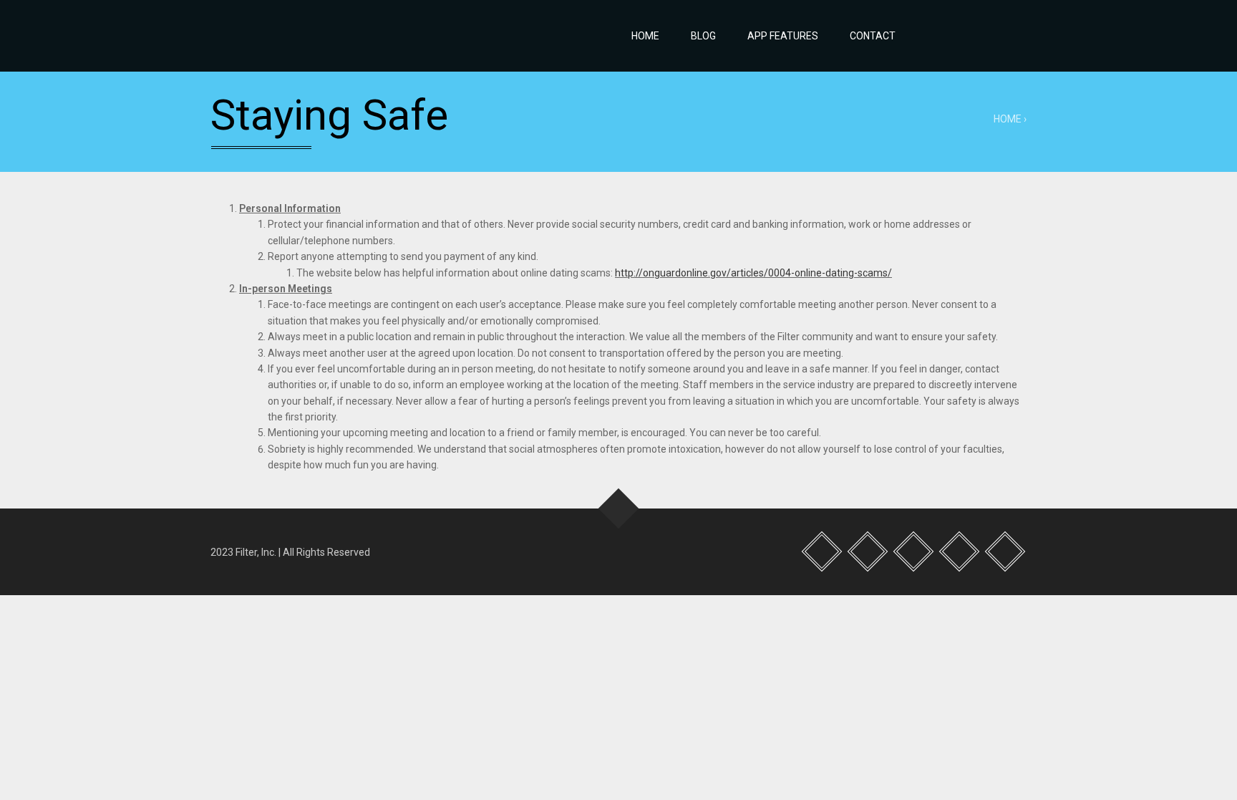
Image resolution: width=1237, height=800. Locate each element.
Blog (703, 36)
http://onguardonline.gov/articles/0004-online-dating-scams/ (753, 273)
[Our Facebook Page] (927, 36)
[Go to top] (618, 508)
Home (645, 36)
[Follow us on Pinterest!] (990, 36)
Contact (873, 36)
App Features (782, 36)
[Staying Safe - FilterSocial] (317, 36)
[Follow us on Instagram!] (958, 36)
